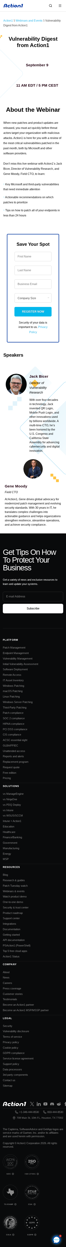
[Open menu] (60, 5)
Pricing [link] (7, 778)
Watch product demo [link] (15, 896)
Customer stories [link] (13, 993)
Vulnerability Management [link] (17, 658)
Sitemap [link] (7, 1085)
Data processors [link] (12, 1069)
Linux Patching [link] (11, 696)
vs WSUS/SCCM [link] (13, 815)
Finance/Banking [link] (12, 837)
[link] (13, 5)
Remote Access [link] (12, 674)
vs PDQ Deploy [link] (12, 804)
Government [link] (10, 842)
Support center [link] (11, 918)
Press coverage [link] (12, 988)
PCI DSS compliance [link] (15, 729)
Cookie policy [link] (10, 1047)
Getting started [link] (11, 934)
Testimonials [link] (10, 999)
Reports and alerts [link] (13, 756)
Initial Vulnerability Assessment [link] (20, 663)
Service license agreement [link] (18, 1058)
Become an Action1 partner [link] (18, 1004)
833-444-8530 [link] (55, 1112)
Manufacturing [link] (11, 848)
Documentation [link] (11, 929)
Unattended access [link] (14, 750)
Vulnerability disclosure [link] (16, 1031)
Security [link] (7, 1025)
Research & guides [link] (14, 880)
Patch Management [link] (14, 647)
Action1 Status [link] (11, 956)
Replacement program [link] (16, 761)
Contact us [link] (9, 1080)
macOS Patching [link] (13, 691)
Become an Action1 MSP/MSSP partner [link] (26, 1010)
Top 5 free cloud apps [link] (15, 950)
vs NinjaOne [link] (10, 799)
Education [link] (8, 826)
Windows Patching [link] (13, 685)
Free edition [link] (9, 772)
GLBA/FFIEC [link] (10, 745)
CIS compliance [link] (12, 734)
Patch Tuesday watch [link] (15, 885)
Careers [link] (7, 982)
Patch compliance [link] (13, 712)
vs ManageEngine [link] (13, 793)
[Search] (50, 5)
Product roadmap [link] (13, 912)
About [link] (6, 972)
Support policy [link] (11, 1063)
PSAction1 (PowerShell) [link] (16, 945)
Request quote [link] (11, 767)
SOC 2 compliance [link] (14, 718)
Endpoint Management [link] (16, 653)
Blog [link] (5, 874)
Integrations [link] (9, 923)
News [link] (6, 977)
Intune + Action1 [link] (12, 820)
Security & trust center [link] (16, 907)
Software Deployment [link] (15, 669)
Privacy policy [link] (11, 1042)
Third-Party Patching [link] (14, 707)
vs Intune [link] (8, 810)
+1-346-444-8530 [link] (29, 1112)
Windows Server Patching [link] (18, 702)
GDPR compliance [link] (13, 1052)
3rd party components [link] (15, 1074)
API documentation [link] (14, 939)
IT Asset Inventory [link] (13, 680)
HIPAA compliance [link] (13, 723)
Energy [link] (7, 853)
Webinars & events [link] (14, 891)
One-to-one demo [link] (13, 901)
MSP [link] (6, 859)
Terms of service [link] (12, 1036)
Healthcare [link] (9, 831)
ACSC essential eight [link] (15, 740)
